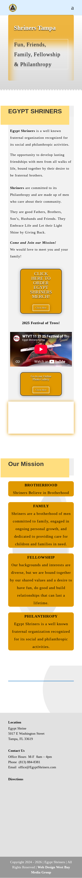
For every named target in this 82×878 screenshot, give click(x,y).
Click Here (41, 307)
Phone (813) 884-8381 (24, 762)
